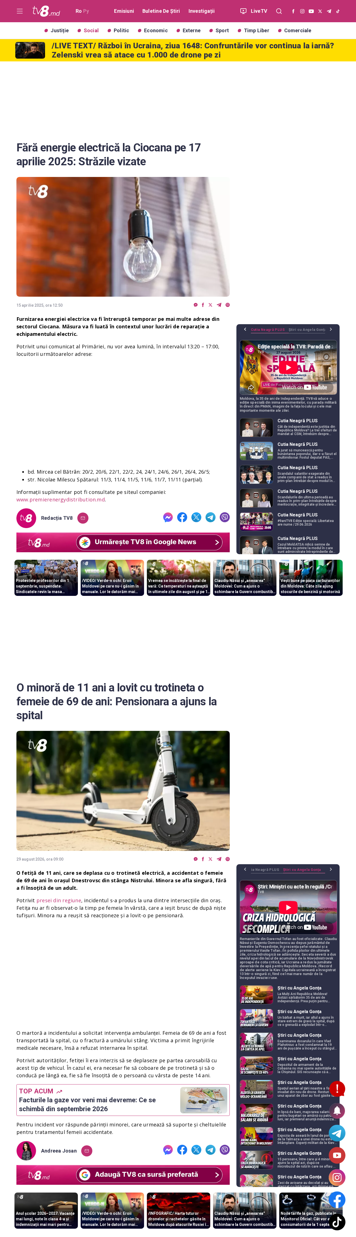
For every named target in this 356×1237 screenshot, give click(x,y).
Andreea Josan (59, 1150)
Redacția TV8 (57, 518)
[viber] (228, 305)
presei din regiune (58, 900)
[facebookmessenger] (196, 305)
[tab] (270, 331)
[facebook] (203, 305)
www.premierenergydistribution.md (60, 499)
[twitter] (210, 305)
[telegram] (219, 305)
